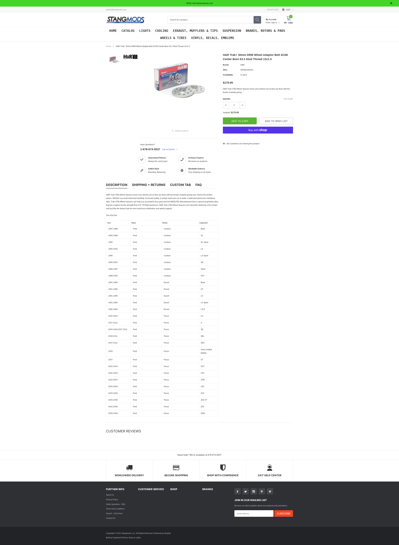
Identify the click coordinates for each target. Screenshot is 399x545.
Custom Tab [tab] (180, 185)
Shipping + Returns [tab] (148, 185)
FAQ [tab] (198, 185)
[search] (257, 20)
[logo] (125, 20)
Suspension (231, 31)
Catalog (128, 31)
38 (227, 143)
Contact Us (110, 518)
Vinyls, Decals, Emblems (212, 38)
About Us (110, 495)
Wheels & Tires (173, 38)
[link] (114, 59)
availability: (228, 75)
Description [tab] (116, 185)
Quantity (226, 99)
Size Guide (288, 99)
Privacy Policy (112, 499)
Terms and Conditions (115, 509)
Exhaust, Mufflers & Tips (195, 31)
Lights (144, 31)
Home (113, 31)
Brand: (226, 65)
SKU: (225, 70)
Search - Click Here (114, 513)
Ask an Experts (168, 149)
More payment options (258, 137)
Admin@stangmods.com (116, 10)
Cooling (161, 31)
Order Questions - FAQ (115, 504)
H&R (242, 65)
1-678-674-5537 (150, 149)
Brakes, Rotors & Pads (265, 31)
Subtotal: (226, 112)
